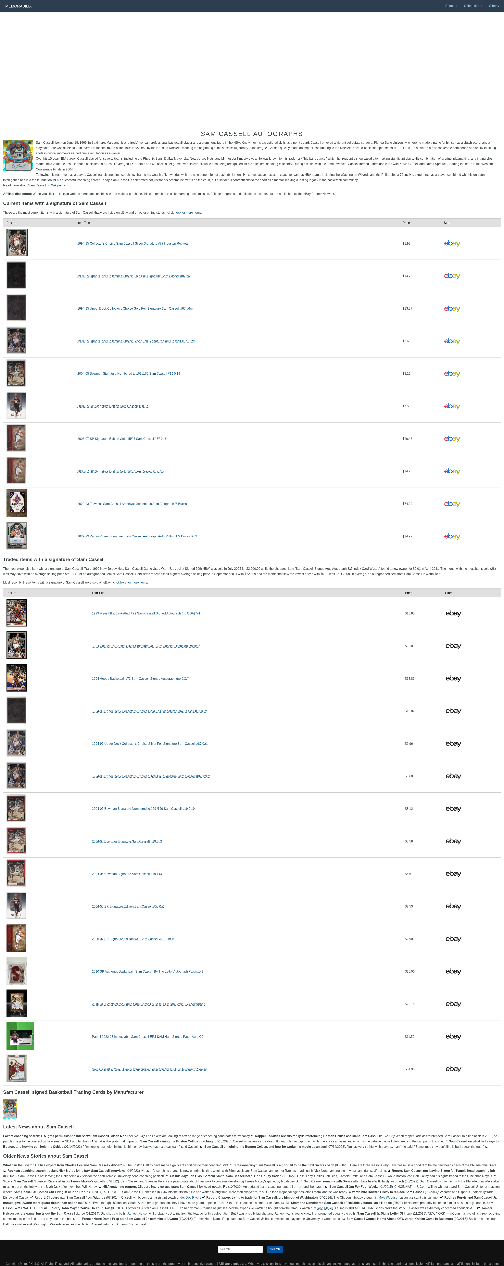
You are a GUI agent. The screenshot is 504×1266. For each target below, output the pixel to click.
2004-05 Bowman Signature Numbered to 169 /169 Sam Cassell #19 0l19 (128, 373)
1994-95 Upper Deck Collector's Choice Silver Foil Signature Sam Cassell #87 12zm (136, 341)
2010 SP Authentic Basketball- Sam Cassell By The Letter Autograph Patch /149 (148, 971)
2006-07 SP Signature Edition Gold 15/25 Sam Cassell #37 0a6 (121, 438)
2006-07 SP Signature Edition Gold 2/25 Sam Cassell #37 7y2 (120, 471)
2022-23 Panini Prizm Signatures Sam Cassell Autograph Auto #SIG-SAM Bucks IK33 (137, 536)
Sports (449, 5)
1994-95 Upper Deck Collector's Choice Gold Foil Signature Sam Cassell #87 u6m (135, 308)
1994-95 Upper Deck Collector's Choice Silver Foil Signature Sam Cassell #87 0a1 (150, 743)
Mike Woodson (388, 1197)
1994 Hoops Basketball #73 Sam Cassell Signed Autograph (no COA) (140, 678)
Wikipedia (58, 185)
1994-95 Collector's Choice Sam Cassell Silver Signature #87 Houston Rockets (132, 243)
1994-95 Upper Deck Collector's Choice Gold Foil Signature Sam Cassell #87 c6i (134, 276)
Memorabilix (18, 6)
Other (493, 5)
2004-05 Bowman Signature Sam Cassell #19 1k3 (127, 874)
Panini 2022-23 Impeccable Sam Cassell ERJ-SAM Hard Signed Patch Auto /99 (147, 1036)
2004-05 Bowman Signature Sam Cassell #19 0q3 (127, 841)
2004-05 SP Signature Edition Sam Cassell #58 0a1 (113, 406)
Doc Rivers (193, 1197)
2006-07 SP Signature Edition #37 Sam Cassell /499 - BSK (133, 939)
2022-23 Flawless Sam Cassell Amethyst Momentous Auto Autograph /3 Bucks (132, 503)
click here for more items (184, 212)
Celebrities (471, 5)
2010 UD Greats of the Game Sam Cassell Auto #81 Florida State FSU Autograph (148, 1004)
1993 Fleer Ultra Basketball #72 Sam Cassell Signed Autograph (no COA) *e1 (146, 613)
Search (275, 1249)
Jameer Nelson (137, 1213)
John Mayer (325, 1208)
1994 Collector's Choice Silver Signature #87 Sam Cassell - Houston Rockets (146, 646)
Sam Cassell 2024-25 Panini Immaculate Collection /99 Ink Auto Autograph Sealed (149, 1069)
